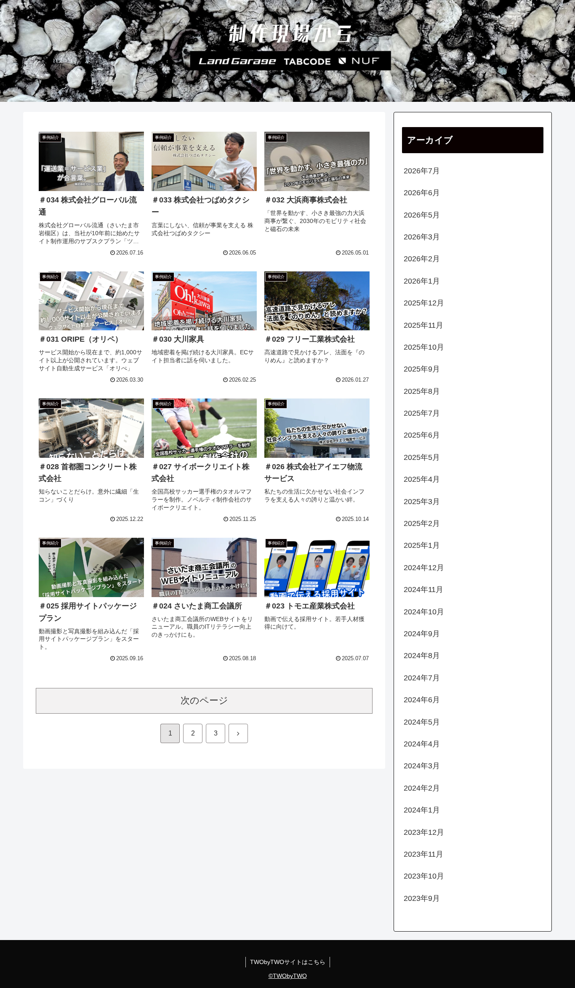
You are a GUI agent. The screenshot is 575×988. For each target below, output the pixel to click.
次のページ (204, 700)
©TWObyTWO (288, 975)
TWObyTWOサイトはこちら (287, 962)
